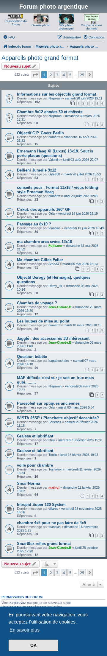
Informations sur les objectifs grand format (56, 94)
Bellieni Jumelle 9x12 (36, 170)
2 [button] (51, 74)
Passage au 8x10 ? (34, 224)
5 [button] (70, 74)
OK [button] (33, 645)
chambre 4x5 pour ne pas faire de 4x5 (51, 523)
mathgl (53, 487)
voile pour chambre (35, 465)
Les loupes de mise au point (43, 321)
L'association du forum (15, 22)
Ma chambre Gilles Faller (40, 260)
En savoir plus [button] (25, 629)
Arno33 (53, 264)
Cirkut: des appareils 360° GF (43, 209)
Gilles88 (54, 174)
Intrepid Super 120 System (41, 504)
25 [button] (82, 74)
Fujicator (55, 245)
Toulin (52, 454)
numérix (54, 137)
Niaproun (55, 98)
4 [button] (64, 74)
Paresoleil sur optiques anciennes (48, 403)
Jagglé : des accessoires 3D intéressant (53, 338)
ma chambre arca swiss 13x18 (44, 241)
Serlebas (54, 422)
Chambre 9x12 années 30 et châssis (49, 112)
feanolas (54, 228)
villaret (53, 508)
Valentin (53, 159)
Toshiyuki (55, 469)
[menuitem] (9, 37)
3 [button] (57, 74)
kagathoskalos (59, 360)
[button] (35, 74)
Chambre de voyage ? (37, 303)
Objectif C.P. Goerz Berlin (40, 133)
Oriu (51, 213)
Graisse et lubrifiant (35, 436)
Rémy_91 (55, 286)
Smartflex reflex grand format (44, 543)
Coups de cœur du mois (91, 27)
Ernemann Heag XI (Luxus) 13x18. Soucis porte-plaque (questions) (55, 153)
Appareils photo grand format (39, 57)
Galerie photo (41, 25)
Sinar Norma (28, 483)
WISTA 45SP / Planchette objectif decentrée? (58, 418)
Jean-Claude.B (59, 307)
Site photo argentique (66, 27)
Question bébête (32, 356)
